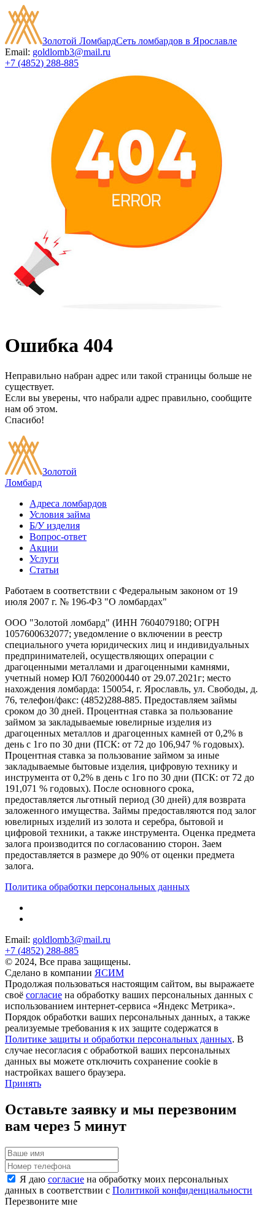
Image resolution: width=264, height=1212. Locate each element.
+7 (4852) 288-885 (42, 63)
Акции (43, 547)
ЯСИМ (109, 973)
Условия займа (59, 514)
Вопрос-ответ (58, 536)
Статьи (44, 570)
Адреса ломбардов (68, 503)
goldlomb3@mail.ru (72, 52)
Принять (23, 1083)
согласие (44, 995)
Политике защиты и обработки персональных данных (118, 1039)
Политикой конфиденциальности (182, 1190)
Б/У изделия (54, 525)
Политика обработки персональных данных (97, 887)
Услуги (44, 558)
